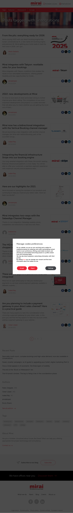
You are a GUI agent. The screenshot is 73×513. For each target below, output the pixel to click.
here (24, 259)
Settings (50, 268)
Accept (22, 268)
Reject (33, 268)
